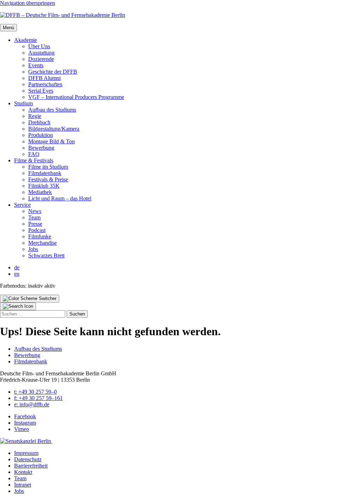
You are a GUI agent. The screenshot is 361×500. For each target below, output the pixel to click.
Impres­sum (26, 453)
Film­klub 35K (44, 186)
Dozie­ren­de (41, 59)
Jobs (33, 249)
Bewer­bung (41, 148)
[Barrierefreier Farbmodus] (29, 298)
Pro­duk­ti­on (40, 135)
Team (34, 217)
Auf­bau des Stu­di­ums (52, 110)
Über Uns (39, 46)
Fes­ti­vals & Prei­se (48, 179)
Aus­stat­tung (41, 53)
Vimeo (21, 429)
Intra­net (22, 485)
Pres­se (35, 224)
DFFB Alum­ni (44, 78)
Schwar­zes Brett (46, 255)
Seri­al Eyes (40, 91)
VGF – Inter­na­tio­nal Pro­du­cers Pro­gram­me (76, 97)
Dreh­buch (39, 122)
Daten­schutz (28, 459)
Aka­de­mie (25, 40)
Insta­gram (25, 423)
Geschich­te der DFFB (52, 72)
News (34, 211)
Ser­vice (22, 205)
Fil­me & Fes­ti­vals (33, 160)
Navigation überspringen (27, 3)
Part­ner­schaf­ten (45, 84)
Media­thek (40, 192)
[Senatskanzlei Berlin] (26, 441)
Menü (8, 27)
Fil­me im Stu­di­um (48, 167)
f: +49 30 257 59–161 (38, 398)
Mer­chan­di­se (42, 243)
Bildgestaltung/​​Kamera (53, 129)
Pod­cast (36, 230)
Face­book (25, 416)
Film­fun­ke (39, 236)
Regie (34, 116)
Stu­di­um (23, 103)
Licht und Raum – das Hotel (59, 198)
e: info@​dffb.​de (31, 404)
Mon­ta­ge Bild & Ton (51, 141)
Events (35, 65)
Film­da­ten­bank (44, 173)
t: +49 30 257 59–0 (35, 392)
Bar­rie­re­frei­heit (31, 466)
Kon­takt (23, 472)
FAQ (33, 154)
